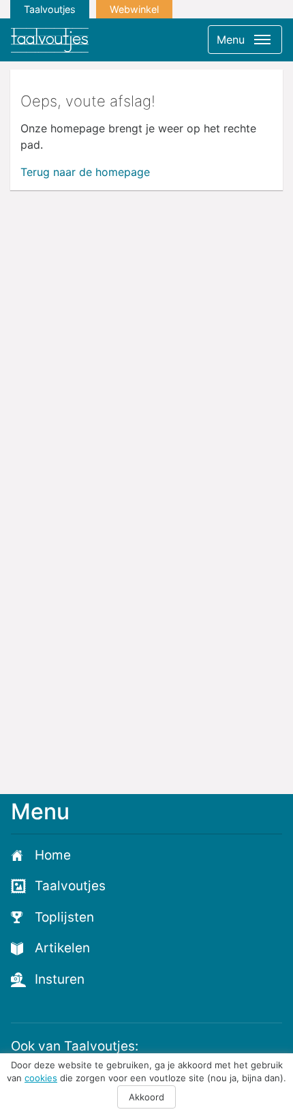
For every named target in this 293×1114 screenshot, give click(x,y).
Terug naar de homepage (85, 172)
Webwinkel (134, 9)
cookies (41, 1077)
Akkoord (146, 1096)
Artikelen (62, 948)
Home (53, 855)
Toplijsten (64, 917)
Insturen (59, 979)
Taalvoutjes (50, 9)
